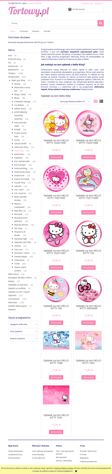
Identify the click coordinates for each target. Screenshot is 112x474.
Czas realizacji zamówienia (42, 451)
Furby (17, 140)
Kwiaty (11, 281)
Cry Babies (19, 105)
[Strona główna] (28, 11)
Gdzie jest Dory (21, 147)
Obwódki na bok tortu (18, 284)
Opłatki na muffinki (17, 288)
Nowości (12, 309)
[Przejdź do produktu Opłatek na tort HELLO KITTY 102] (88, 233)
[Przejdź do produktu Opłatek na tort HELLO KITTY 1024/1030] (56, 123)
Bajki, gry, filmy (18, 80)
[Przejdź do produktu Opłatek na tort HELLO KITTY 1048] (56, 344)
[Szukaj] (101, 23)
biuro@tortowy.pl (34, 3)
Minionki (18, 214)
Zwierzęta (12, 302)
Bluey (16, 98)
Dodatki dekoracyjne (17, 306)
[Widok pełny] (101, 101)
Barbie (17, 84)
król (10, 55)
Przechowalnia (14, 458)
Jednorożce (19, 154)
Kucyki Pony (19, 182)
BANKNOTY (13, 69)
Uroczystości (14, 299)
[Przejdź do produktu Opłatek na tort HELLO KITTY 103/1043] (56, 178)
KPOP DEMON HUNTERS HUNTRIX (20, 115)
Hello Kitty (19, 150)
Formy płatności (38, 458)
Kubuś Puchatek (21, 179)
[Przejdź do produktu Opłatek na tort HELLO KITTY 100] (56, 289)
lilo (9, 62)
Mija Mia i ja (20, 210)
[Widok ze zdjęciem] (96, 101)
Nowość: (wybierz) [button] (17, 338)
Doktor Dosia (20, 108)
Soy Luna (18, 249)
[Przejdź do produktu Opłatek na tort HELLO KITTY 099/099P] (88, 289)
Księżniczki (19, 175)
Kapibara (18, 157)
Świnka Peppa (20, 256)
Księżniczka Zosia (22, 172)
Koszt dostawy (38, 454)
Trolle (17, 263)
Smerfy (17, 246)
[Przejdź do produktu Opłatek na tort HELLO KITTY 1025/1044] (88, 123)
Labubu (17, 186)
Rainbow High (20, 238)
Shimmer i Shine (22, 253)
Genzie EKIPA (20, 143)
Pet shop (18, 228)
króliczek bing (14, 59)
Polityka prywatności (88, 461)
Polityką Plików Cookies (63, 468)
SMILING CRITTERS (22, 242)
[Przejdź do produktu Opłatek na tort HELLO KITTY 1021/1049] (88, 178)
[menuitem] (13, 31)
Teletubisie (19, 260)
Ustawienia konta (15, 454)
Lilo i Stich (19, 189)
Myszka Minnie (21, 224)
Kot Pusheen (20, 165)
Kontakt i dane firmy (88, 451)
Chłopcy (11, 73)
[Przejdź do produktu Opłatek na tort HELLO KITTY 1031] (56, 398)
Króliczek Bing (20, 168)
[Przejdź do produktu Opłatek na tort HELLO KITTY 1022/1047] (56, 233)
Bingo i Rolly (20, 94)
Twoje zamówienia (15, 451)
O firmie (83, 454)
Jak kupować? (61, 457)
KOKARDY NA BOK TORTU (20, 277)
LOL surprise (20, 193)
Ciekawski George (22, 101)
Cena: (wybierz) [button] (16, 331)
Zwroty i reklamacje (64, 460)
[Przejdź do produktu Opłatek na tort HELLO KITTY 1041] (88, 344)
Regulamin (84, 458)
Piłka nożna (13, 274)
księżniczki (13, 66)
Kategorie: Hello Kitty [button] (18, 324)
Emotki (17, 129)
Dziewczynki (13, 76)
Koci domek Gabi (22, 161)
